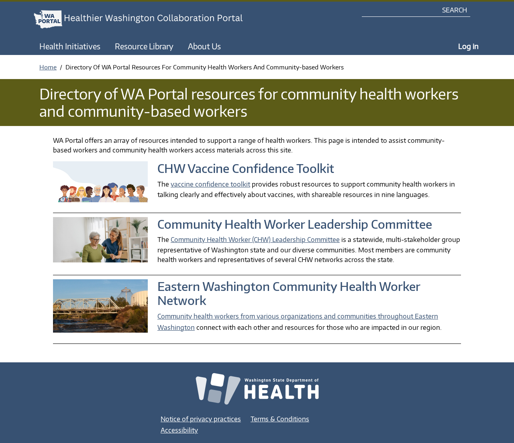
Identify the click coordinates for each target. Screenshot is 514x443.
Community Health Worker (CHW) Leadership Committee (255, 240)
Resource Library (144, 46)
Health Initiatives (69, 46)
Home (48, 67)
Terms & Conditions (280, 419)
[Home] (145, 19)
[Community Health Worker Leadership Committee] (100, 243)
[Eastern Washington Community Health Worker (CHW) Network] (100, 309)
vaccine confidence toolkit (210, 184)
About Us (204, 46)
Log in (468, 46)
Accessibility (179, 430)
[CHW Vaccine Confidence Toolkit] (100, 185)
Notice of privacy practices (201, 419)
